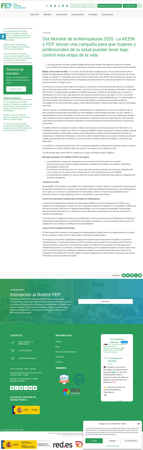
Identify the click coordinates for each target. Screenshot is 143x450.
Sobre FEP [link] (34, 14)
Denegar (112, 441)
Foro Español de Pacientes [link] (115, 359)
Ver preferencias (131, 441)
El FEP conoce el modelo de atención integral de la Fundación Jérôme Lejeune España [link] (17, 47)
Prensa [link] (58, 342)
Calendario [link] (60, 357)
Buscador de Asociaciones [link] (66, 352)
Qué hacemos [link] (61, 14)
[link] (3, 36)
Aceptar (94, 441)
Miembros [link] (47, 14)
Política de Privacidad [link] (112, 446)
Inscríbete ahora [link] (16, 89)
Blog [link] (57, 347)
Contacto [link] (59, 362)
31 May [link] (110, 364)
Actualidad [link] (92, 14)
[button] (138, 424)
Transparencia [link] (107, 14)
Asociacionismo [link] (77, 14)
